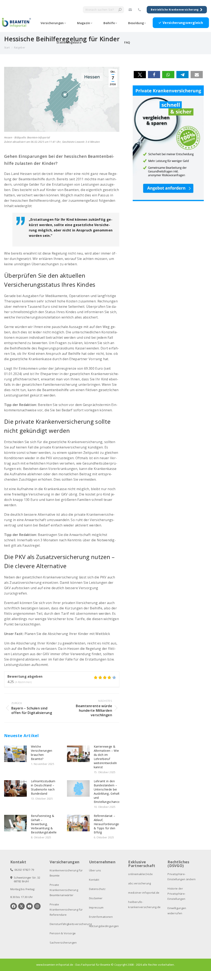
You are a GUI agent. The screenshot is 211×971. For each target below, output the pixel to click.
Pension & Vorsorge (63, 933)
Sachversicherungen (63, 942)
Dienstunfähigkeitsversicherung (71, 924)
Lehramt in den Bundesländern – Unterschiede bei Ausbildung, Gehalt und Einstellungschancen (108, 791)
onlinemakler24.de (140, 874)
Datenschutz (97, 889)
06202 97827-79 (23, 870)
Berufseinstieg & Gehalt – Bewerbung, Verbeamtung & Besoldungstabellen (44, 824)
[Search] (120, 9)
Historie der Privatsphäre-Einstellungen (176, 894)
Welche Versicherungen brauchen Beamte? (41, 752)
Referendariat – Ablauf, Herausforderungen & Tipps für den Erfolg (107, 824)
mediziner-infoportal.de (143, 892)
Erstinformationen (101, 917)
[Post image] (15, 754)
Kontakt (94, 879)
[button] (140, 74)
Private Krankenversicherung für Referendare (66, 910)
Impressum (96, 907)
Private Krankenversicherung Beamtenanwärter (64, 890)
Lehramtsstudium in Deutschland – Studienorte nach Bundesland (43, 787)
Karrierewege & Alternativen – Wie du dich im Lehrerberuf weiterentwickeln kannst (106, 756)
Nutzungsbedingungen (104, 926)
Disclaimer (96, 898)
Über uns (95, 870)
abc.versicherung (139, 883)
